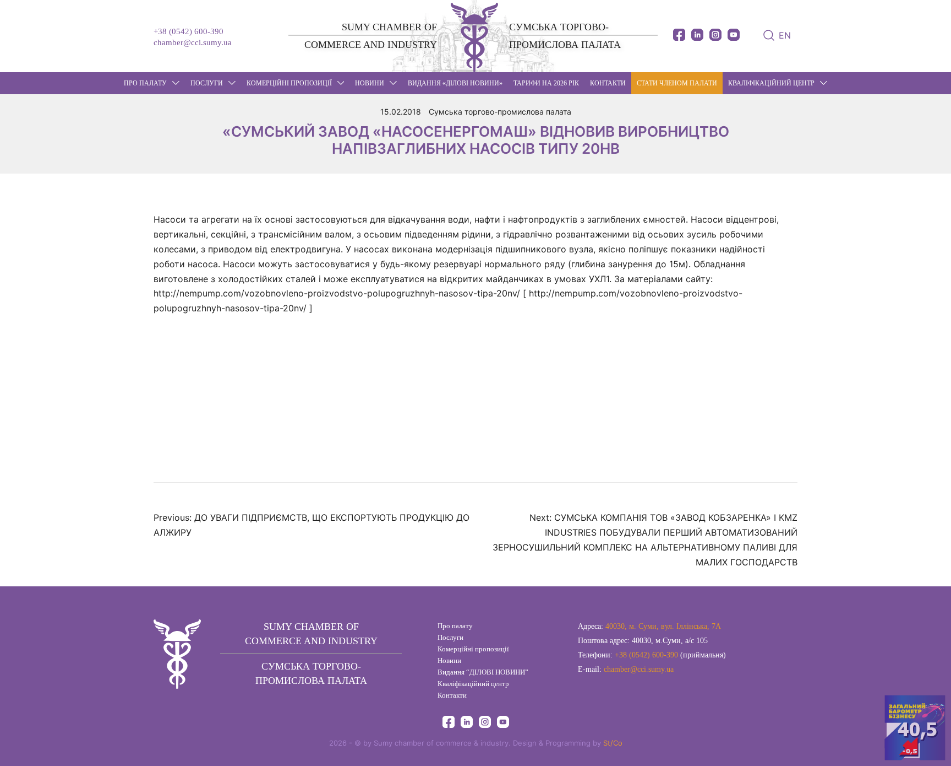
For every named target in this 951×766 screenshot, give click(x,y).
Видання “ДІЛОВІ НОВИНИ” (483, 672)
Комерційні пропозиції (289, 83)
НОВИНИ (369, 83)
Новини (449, 660)
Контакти (608, 83)
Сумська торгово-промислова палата (500, 111)
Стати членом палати (677, 83)
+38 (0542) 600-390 (188, 31)
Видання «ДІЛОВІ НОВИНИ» (455, 83)
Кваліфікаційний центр (771, 83)
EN (785, 35)
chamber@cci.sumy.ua (193, 42)
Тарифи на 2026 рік (546, 83)
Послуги (206, 83)
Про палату (145, 83)
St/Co (612, 742)
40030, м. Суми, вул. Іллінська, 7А (663, 626)
